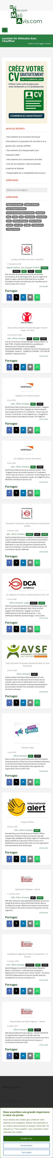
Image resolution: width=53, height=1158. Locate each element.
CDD (15, 217)
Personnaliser (26, 1145)
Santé (9, 225)
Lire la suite (43, 286)
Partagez (11, 291)
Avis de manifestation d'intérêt (20, 213)
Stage (27, 225)
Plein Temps (35, 221)
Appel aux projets (14, 204)
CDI (21, 217)
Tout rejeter (26, 1152)
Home (30, 43)
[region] (26, 1133)
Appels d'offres (31, 204)
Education (30, 217)
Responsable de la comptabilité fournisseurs (26, 173)
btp (8, 217)
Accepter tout (26, 1138)
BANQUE (40, 213)
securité (18, 225)
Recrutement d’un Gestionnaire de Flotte (24, 159)
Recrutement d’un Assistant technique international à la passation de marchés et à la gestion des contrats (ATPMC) (26, 141)
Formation (41, 217)
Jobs (9, 221)
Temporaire (38, 225)
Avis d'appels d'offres (16, 208)
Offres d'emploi (20, 221)
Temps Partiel (13, 229)
